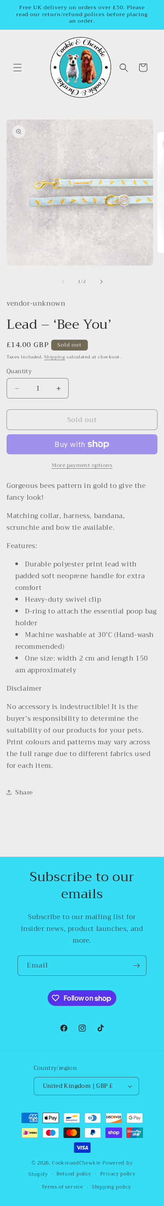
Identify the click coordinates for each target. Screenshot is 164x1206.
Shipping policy (111, 1187)
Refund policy (73, 1174)
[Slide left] (63, 281)
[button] (17, 67)
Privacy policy (118, 1174)
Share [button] (24, 792)
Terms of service (62, 1187)
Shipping (54, 357)
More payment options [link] (82, 465)
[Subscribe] (136, 965)
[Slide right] (101, 281)
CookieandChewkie (76, 1163)
